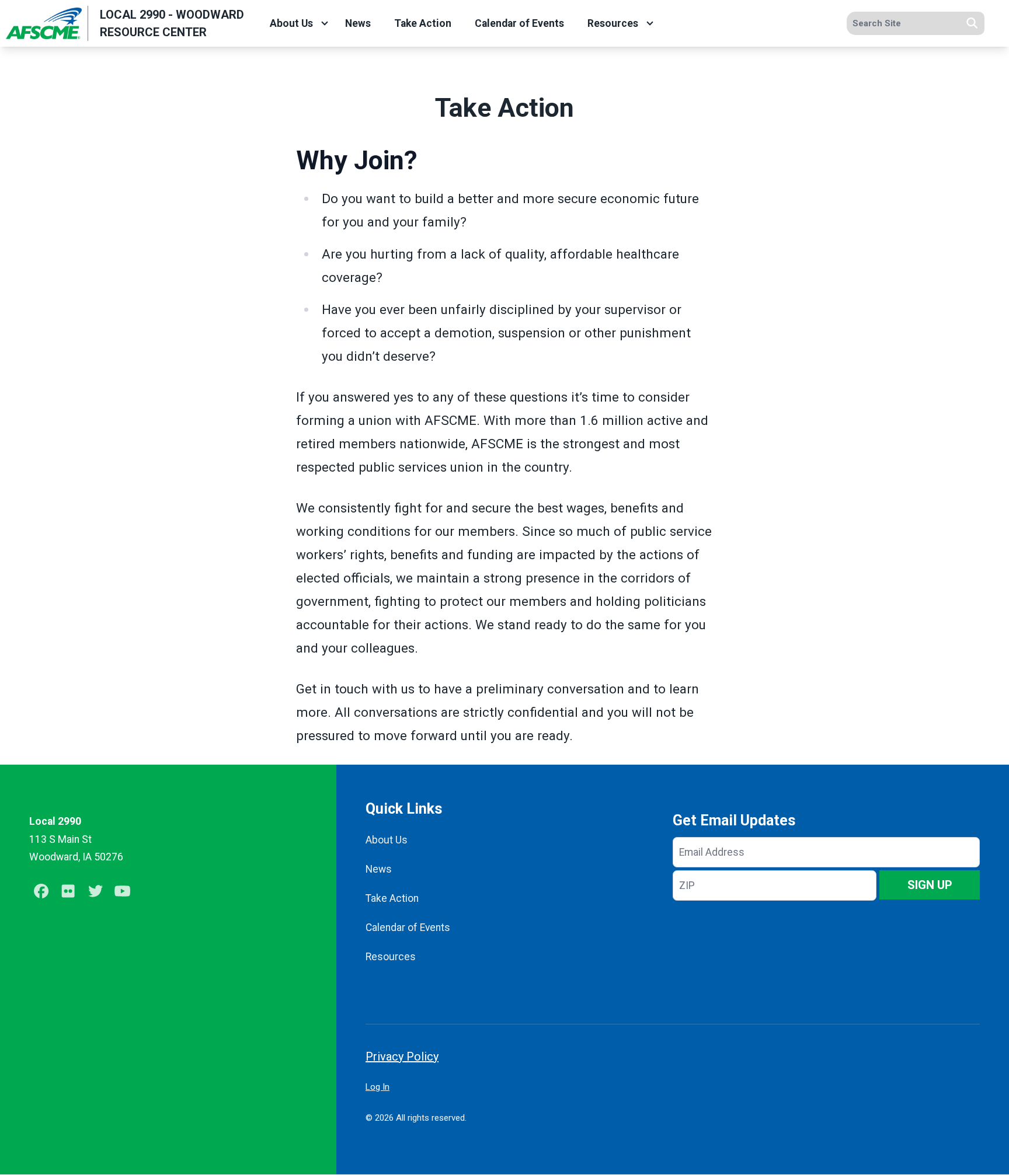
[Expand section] (324, 23)
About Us (291, 23)
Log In (377, 1087)
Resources (612, 23)
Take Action (422, 23)
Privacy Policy (402, 1057)
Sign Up (929, 885)
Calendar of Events (519, 23)
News (358, 23)
